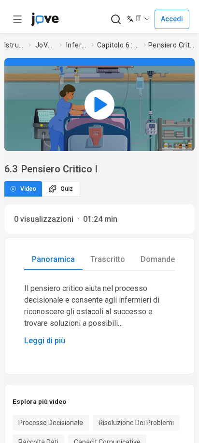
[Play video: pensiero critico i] (99, 104)
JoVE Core (45, 45)
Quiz (66, 188)
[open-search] (116, 20)
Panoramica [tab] (53, 259)
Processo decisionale (50, 423)
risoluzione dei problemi (136, 423)
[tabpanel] (99, 314)
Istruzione (14, 45)
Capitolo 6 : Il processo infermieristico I (118, 45)
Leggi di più (44, 340)
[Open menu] (17, 19)
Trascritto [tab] (107, 259)
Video (28, 188)
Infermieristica (76, 45)
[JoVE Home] (45, 19)
